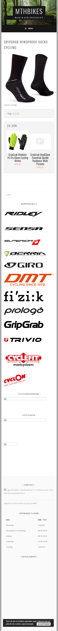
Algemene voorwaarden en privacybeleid (20, 503)
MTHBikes (29, 11)
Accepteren (44, 624)
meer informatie (27, 624)
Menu (30, 28)
